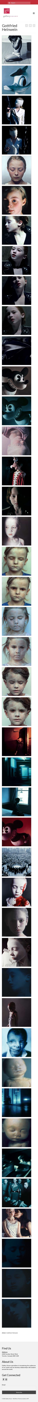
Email (3, 1385)
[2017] (26, 25)
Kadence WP (26, 1398)
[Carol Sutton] (34, 25)
